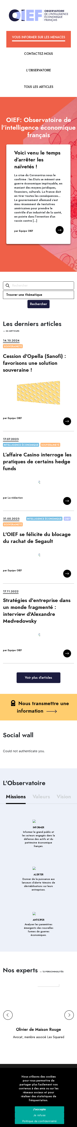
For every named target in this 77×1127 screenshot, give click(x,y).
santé (66, 340)
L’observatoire (38, 70)
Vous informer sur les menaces (38, 37)
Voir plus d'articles (38, 678)
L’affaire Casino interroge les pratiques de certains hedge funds (37, 461)
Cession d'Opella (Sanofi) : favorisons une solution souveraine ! (34, 363)
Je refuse (39, 1115)
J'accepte (39, 1109)
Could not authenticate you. (24, 751)
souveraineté (13, 346)
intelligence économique (21, 445)
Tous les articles (38, 87)
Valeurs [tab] (41, 796)
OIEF (67, 518)
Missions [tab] (16, 796)
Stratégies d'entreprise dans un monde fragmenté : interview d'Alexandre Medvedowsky (36, 610)
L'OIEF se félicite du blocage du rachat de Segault (37, 538)
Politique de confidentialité (39, 1121)
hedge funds (34, 439)
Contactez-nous (38, 54)
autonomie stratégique (43, 340)
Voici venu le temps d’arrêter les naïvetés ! (37, 159)
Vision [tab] (64, 796)
